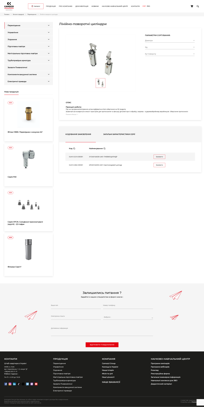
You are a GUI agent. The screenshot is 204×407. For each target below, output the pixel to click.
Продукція (51, 6)
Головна (6, 14)
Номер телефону (109, 305)
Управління (13, 32)
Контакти (135, 6)
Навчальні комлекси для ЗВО (164, 380)
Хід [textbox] (146, 47)
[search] (198, 6)
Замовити (159, 157)
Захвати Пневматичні (17, 67)
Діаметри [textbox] (149, 40)
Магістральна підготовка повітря (23, 53)
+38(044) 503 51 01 (10, 371)
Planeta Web (196, 402)
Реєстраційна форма (160, 374)
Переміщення (32, 14)
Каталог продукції (18, 14)
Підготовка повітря (16, 46)
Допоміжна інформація (59, 328)
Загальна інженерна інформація (165, 377)
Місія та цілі (107, 374)
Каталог (37, 6)
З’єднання (12, 39)
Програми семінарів (160, 363)
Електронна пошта (58, 316)
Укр (144, 6)
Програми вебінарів (160, 367)
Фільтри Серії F (14, 267)
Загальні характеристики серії (119, 134)
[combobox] (170, 41)
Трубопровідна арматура (19, 60)
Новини (95, 6)
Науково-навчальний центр (115, 6)
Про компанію (65, 6)
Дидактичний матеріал (161, 384)
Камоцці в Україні (110, 367)
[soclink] (5, 384)
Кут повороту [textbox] (150, 54)
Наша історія (108, 370)
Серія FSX (12, 177)
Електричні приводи (17, 81)
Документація (81, 6)
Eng (148, 6)
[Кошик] (192, 6)
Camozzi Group (108, 363)
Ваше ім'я (54, 305)
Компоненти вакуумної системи (22, 74)
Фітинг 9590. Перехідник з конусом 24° (25, 132)
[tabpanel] (28, 120)
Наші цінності (108, 377)
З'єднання (57, 370)
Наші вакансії (111, 382)
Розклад (155, 370)
